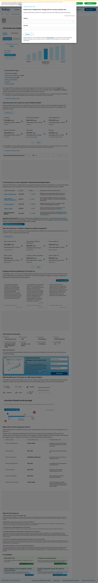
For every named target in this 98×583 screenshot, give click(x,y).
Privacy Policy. (50, 37)
